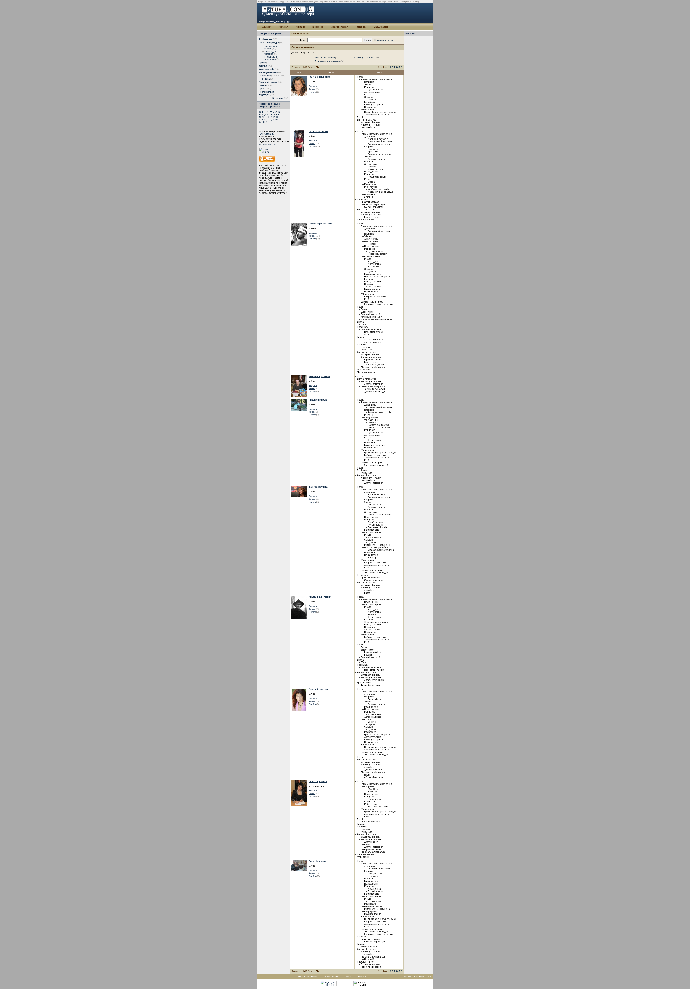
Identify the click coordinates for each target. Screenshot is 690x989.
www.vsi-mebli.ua (267, 144)
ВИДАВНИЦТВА (339, 27)
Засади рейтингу (331, 976)
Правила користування (306, 976)
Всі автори (277, 98)
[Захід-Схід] (267, 152)
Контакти (362, 976)
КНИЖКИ (283, 27)
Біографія (313, 86)
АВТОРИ (300, 27)
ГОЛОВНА (266, 27)
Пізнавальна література (270, 58)
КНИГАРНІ (317, 27)
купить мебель (266, 134)
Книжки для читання (270, 52)
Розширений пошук (384, 40)
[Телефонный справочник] (267, 161)
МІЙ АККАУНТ (381, 27)
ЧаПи (348, 976)
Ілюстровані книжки (270, 47)
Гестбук (312, 92)
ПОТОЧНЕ (361, 27)
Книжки (312, 89)
